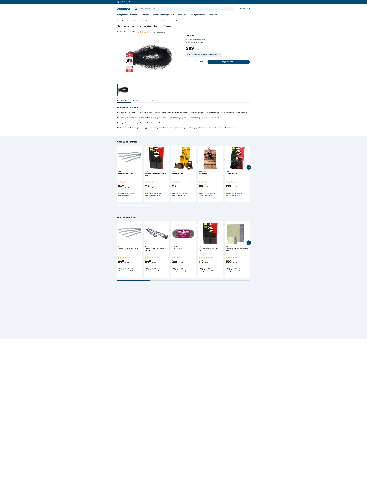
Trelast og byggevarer (128, 21)
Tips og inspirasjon (197, 15)
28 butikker (184, 269)
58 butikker (201, 39)
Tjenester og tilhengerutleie (163, 15)
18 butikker (211, 193)
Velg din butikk (126, 2)
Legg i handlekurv (228, 62)
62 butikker (130, 193)
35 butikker (157, 269)
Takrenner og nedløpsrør (154, 21)
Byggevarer (139, 21)
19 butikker (184, 193)
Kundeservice (182, 15)
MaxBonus (145, 15)
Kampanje (134, 15)
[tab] (124, 101)
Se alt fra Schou (122, 32)
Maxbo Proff (212, 15)
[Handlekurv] (248, 8)
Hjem (118, 21)
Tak (144, 21)
